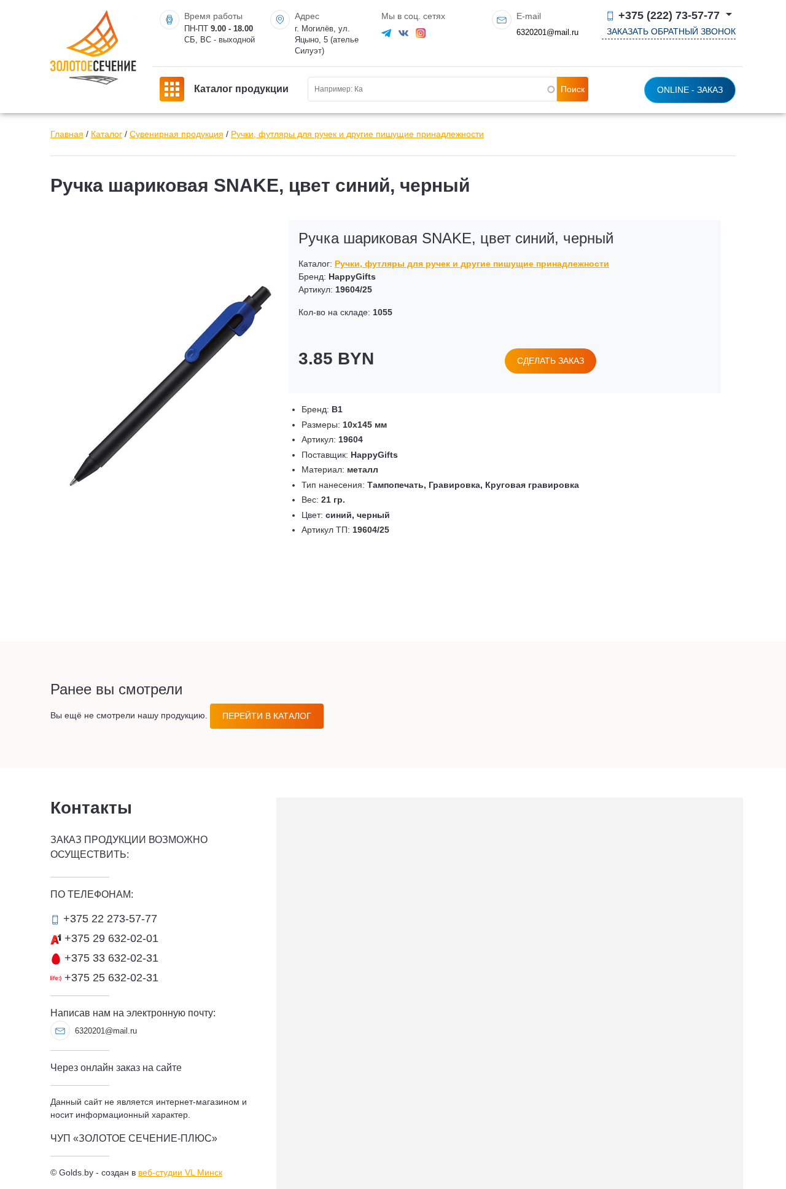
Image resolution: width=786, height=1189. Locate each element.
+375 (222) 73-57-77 (669, 16)
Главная (67, 134)
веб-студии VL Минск (180, 1172)
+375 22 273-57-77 (108, 918)
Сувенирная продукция (177, 134)
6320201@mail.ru (547, 32)
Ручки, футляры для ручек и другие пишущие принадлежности (357, 134)
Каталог (106, 134)
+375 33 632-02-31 (109, 958)
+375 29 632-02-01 (109, 938)
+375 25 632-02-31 (109, 977)
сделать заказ (550, 361)
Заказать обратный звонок (671, 31)
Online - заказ (690, 90)
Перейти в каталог (266, 716)
